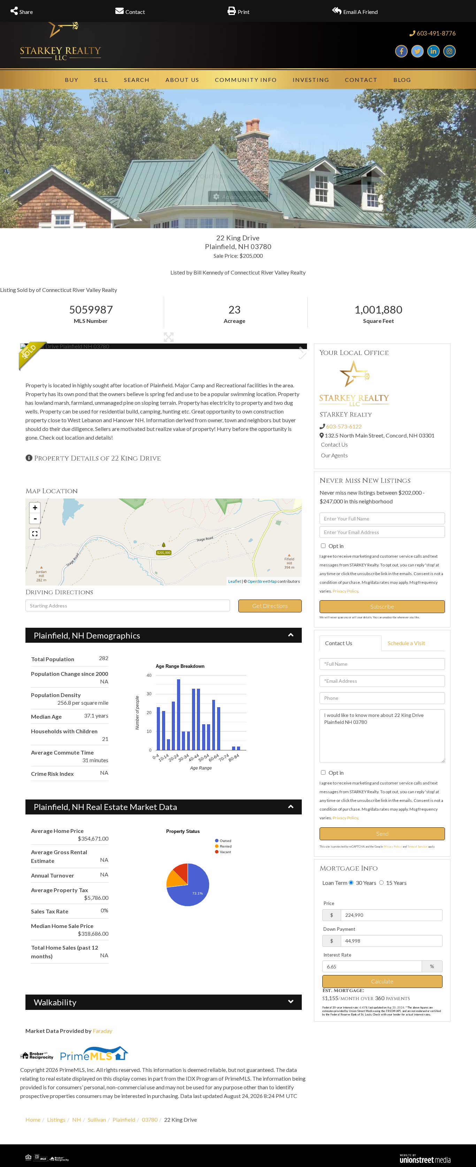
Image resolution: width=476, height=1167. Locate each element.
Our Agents (334, 455)
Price (328, 903)
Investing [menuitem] (311, 79)
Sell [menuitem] (101, 79)
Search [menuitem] (137, 79)
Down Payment (339, 929)
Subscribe (382, 606)
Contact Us (334, 444)
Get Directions (270, 605)
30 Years (365, 882)
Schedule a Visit (406, 643)
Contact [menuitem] (361, 79)
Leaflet (234, 581)
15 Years (396, 882)
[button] (46, 346)
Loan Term (334, 882)
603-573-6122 (344, 426)
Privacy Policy (345, 591)
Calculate (382, 981)
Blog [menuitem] (402, 79)
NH (76, 1119)
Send (382, 833)
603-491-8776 (436, 33)
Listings (56, 1119)
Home (32, 1119)
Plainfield (124, 1119)
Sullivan (97, 1119)
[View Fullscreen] (35, 533)
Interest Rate (337, 955)
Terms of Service (417, 846)
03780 (150, 1119)
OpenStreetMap (262, 581)
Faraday (102, 1030)
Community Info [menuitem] (246, 79)
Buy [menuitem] (71, 79)
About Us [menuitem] (182, 79)
